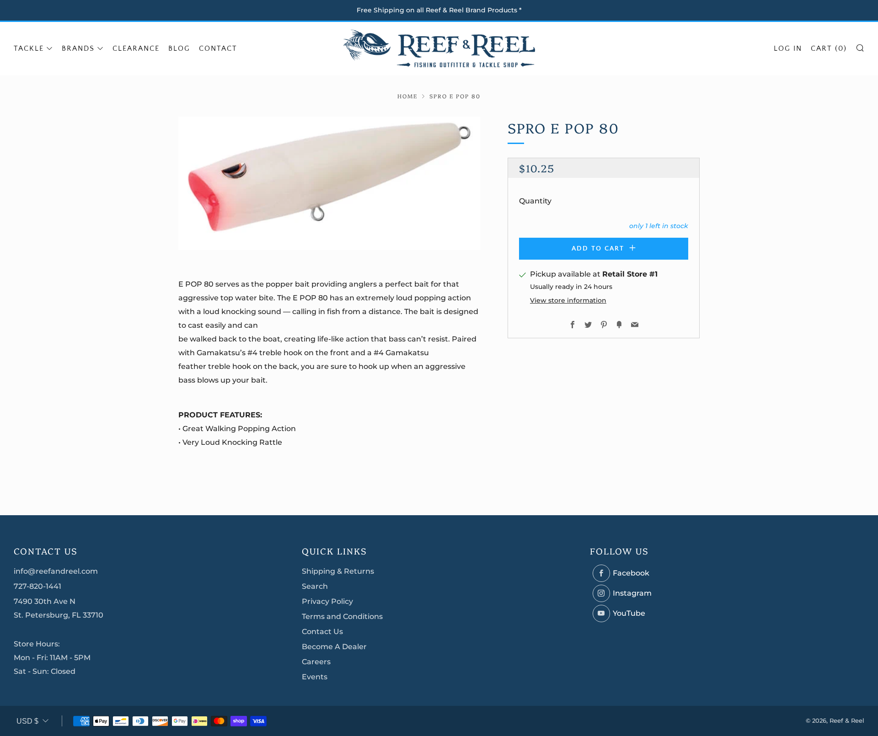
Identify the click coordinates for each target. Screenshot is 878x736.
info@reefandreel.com (56, 571)
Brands (78, 48)
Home (407, 96)
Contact (218, 48)
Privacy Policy (327, 601)
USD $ (27, 721)
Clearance (136, 48)
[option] (329, 183)
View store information (568, 300)
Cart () (829, 48)
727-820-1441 (37, 586)
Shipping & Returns (338, 571)
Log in (788, 48)
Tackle (29, 48)
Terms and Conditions (342, 616)
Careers (316, 661)
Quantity (535, 201)
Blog (179, 48)
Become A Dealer (334, 646)
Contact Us (322, 631)
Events (314, 676)
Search (315, 586)
